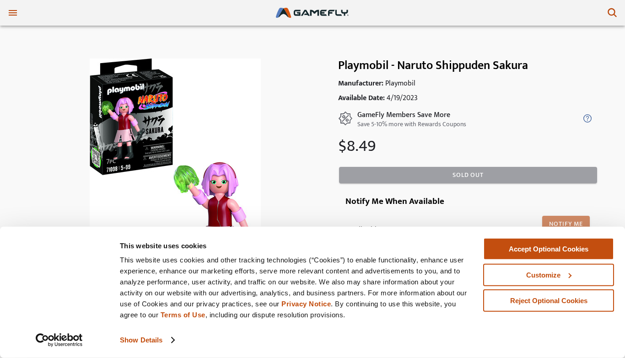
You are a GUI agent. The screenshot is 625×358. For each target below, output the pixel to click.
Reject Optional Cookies (548, 301)
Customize (543, 274)
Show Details (141, 340)
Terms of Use (183, 315)
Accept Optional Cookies (548, 249)
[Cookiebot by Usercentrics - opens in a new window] (59, 340)
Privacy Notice (306, 304)
